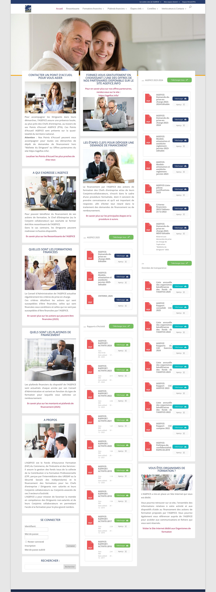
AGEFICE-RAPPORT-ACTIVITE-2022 (105, 393)
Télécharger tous (120, 237)
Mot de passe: (32, 534)
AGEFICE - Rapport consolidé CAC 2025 (164, 307)
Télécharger (120, 256)
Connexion (71, 546)
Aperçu (121, 261)
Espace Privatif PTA (189, 2)
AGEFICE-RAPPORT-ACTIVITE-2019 (105, 469)
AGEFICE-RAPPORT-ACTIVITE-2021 (105, 418)
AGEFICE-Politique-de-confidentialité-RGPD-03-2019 (164, 446)
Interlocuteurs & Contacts (173, 9)
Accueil (59, 9)
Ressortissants (72, 9)
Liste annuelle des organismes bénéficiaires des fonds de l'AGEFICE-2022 (164, 407)
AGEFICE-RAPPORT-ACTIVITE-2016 (105, 544)
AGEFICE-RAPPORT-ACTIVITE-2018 (105, 494)
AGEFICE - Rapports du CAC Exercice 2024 (164, 347)
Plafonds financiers (116, 9)
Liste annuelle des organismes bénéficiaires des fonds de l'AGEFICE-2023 (164, 367)
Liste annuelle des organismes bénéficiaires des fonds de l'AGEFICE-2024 (164, 327)
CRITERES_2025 (105, 296)
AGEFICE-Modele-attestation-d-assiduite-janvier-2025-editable (105, 278)
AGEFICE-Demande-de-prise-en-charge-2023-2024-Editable (163, 99)
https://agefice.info (38, 150)
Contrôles (151, 9)
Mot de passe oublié (35, 549)
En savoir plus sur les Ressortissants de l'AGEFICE (50, 236)
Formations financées (92, 9)
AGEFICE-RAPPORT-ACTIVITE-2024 (105, 343)
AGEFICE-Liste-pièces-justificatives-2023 (163, 189)
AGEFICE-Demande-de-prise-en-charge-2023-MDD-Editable (163, 228)
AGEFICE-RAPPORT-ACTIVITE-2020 (105, 443)
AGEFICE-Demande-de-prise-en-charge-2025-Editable (104, 256)
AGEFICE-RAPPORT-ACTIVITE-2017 (105, 519)
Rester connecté (36, 541)
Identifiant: (30, 526)
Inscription (30, 545)
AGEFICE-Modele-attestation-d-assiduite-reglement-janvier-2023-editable (163, 143)
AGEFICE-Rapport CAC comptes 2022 (164, 426)
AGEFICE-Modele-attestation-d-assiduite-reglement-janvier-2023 (163, 168)
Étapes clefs (135, 9)
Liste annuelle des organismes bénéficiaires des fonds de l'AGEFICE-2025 (164, 287)
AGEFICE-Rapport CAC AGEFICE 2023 (164, 386)
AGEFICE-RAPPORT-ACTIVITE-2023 (105, 368)
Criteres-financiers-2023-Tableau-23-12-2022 (163, 208)
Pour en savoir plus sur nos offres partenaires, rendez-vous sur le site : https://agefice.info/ (108, 92)
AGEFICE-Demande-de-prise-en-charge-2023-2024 (163, 120)
